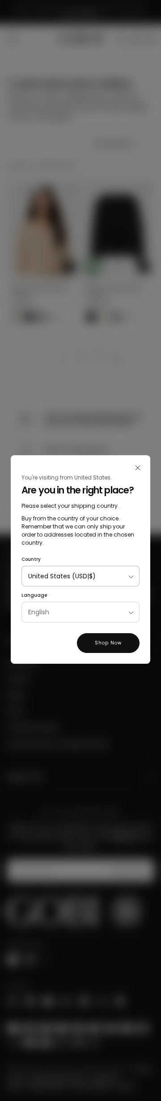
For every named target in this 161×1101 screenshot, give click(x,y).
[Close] (138, 468)
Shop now (108, 642)
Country (31, 559)
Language (34, 595)
